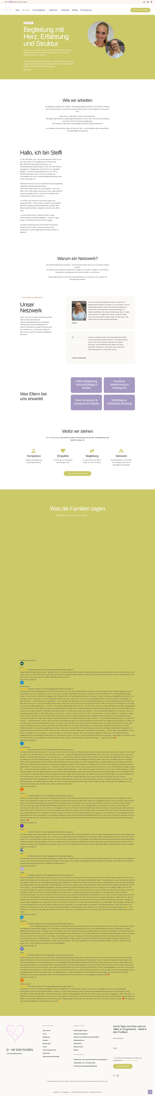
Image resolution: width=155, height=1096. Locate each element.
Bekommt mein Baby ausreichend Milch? (86, 1037)
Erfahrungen (47, 1043)
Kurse (45, 1034)
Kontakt (45, 1040)
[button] (140, 10)
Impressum (46, 1053)
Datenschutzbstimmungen (51, 1056)
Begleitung (46, 1037)
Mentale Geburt (78, 1046)
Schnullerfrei (78, 1043)
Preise (45, 1046)
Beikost (76, 1050)
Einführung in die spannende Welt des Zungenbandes (90, 1059)
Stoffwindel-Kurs (79, 1040)
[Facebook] (117, 1075)
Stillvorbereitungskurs (81, 1034)
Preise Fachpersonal (49, 1050)
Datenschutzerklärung (130, 1060)
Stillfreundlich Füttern (80, 1030)
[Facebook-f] (151, 2)
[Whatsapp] (144, 2)
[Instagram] (148, 2)
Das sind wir (47, 1030)
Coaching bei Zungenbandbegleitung (85, 1066)
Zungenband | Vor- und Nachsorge (84, 1063)
